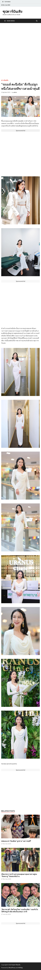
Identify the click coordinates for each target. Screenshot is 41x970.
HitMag (20, 967)
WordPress (12, 967)
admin (15, 92)
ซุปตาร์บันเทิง (12, 11)
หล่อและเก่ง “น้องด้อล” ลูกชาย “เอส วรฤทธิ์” (16, 841)
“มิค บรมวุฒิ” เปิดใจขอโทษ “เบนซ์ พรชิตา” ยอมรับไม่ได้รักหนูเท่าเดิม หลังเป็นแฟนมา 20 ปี (19, 910)
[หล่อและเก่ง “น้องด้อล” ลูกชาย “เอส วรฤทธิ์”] (20, 839)
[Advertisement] (20, 54)
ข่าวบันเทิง (4, 80)
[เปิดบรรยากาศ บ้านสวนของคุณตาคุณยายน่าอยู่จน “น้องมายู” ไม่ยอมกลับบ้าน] (20, 872)
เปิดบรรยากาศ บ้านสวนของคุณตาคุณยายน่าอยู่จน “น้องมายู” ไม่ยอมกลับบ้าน (19, 875)
